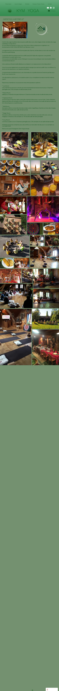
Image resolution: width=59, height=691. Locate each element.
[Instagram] (53, 8)
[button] (27, 4)
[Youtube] (48, 8)
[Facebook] (51, 8)
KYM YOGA (27, 10)
